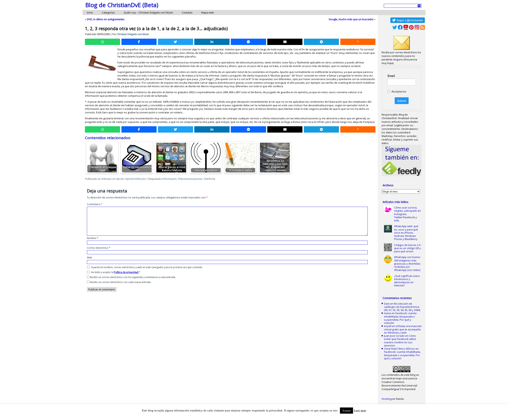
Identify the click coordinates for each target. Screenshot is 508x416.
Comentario (94, 204)
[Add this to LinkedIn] (211, 42)
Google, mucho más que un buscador (351, 19)
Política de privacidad (126, 272)
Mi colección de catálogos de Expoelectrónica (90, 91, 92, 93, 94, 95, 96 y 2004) (402, 307)
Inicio (90, 12)
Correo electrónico (98, 248)
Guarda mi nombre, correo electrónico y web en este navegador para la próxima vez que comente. (147, 267)
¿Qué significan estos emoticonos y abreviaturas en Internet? (407, 280)
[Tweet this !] (175, 42)
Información (169, 179)
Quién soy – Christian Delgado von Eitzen (148, 12)
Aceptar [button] (346, 410)
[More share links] (357, 42)
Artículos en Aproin (112, 179)
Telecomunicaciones (190, 179)
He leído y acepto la (115, 272)
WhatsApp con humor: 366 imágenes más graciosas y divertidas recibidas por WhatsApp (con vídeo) (407, 263)
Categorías (108, 12)
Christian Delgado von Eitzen (133, 34)
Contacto (187, 12)
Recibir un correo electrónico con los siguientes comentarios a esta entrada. (133, 277)
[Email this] (284, 42)
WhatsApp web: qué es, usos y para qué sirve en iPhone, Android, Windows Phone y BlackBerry (406, 232)
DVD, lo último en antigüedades (106, 19)
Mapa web (207, 12)
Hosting (386, 399)
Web (89, 257)
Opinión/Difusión (135, 179)
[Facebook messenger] (248, 42)
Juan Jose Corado (394, 336)
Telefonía (209, 179)
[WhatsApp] (102, 42)
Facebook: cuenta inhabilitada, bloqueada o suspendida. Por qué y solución (400, 318)
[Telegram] (321, 42)
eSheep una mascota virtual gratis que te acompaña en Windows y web (402, 329)
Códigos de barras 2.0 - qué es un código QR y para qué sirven (408, 248)
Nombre (92, 238)
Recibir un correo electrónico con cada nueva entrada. (120, 282)
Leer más (360, 410)
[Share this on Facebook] (139, 42)
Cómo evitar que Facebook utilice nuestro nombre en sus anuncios (400, 340)
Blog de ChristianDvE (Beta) (121, 5)
